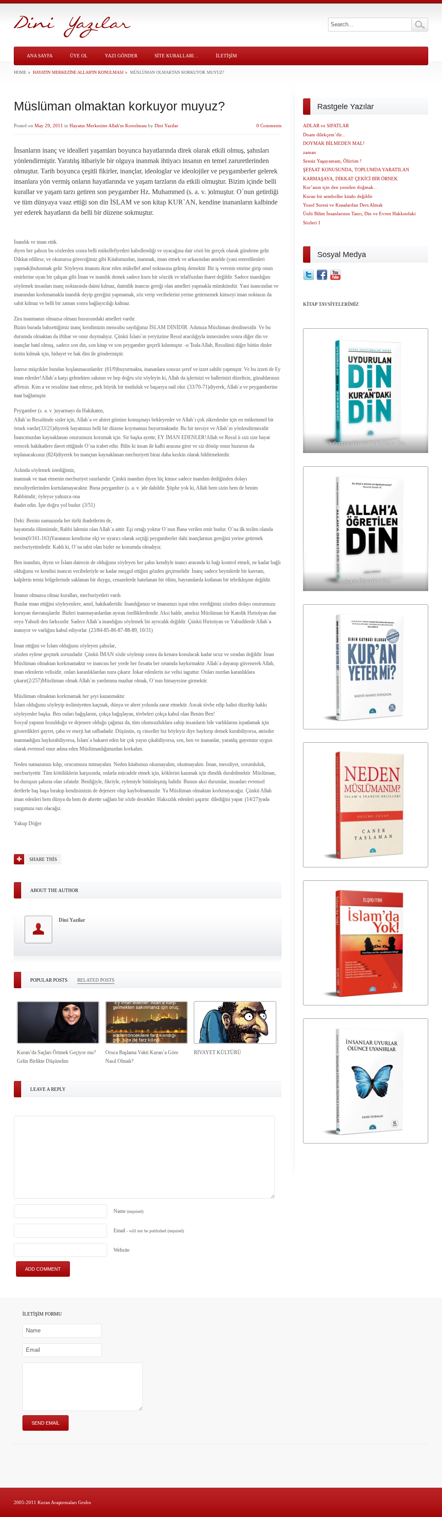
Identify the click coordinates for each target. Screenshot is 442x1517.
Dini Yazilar (166, 125)
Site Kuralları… (177, 55)
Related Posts (95, 980)
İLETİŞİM (226, 55)
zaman (309, 152)
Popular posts (48, 980)
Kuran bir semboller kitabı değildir (338, 196)
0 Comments (268, 125)
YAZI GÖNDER (121, 55)
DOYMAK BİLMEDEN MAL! (334, 143)
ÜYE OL (79, 55)
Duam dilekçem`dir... (324, 134)
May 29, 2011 (49, 125)
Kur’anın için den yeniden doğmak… (340, 187)
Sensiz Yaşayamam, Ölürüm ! (332, 160)
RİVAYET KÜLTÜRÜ (217, 1052)
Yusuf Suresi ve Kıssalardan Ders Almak (343, 204)
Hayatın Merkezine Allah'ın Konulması (78, 72)
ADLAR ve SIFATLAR (326, 125)
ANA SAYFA (40, 55)
